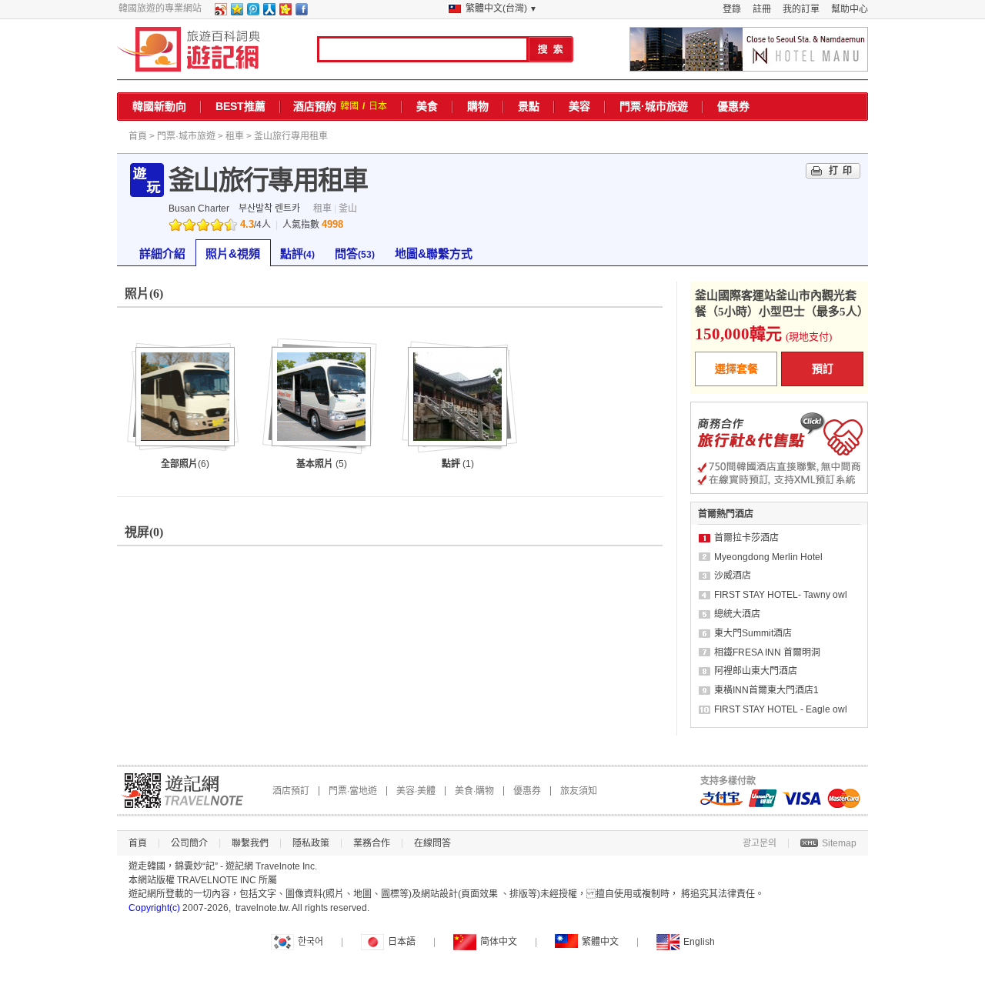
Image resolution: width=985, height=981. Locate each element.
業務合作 (371, 843)
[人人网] (268, 12)
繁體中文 (600, 941)
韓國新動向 (159, 106)
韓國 (349, 106)
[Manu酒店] (748, 49)
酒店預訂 (290, 791)
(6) (185, 464)
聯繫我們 (250, 843)
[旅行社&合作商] (779, 490)
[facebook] (301, 12)
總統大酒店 (737, 614)
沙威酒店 (732, 575)
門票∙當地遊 (353, 791)
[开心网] (285, 12)
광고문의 (759, 843)
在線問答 (432, 843)
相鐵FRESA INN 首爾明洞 (767, 652)
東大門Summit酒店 (753, 633)
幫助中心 (849, 9)
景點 (528, 106)
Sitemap (839, 843)
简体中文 (498, 941)
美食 (427, 106)
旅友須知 (578, 791)
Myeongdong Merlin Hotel (768, 557)
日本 (378, 106)
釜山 (348, 208)
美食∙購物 (474, 791)
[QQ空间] (236, 12)
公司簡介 (189, 843)
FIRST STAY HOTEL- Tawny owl (780, 594)
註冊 (762, 9)
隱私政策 (310, 843)
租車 (234, 136)
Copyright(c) (154, 908)
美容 (579, 106)
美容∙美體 (416, 791)
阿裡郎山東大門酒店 (755, 671)
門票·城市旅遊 (653, 106)
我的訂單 (801, 9)
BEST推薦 (240, 106)
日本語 (402, 941)
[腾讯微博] (252, 12)
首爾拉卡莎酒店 (746, 537)
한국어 (310, 941)
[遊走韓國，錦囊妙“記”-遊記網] (189, 49)
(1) (458, 464)
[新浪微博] (220, 12)
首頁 (138, 136)
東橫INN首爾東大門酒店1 (766, 690)
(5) (321, 464)
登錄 (732, 9)
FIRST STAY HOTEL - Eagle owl (780, 709)
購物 (478, 106)
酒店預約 (314, 106)
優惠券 (733, 106)
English (699, 941)
